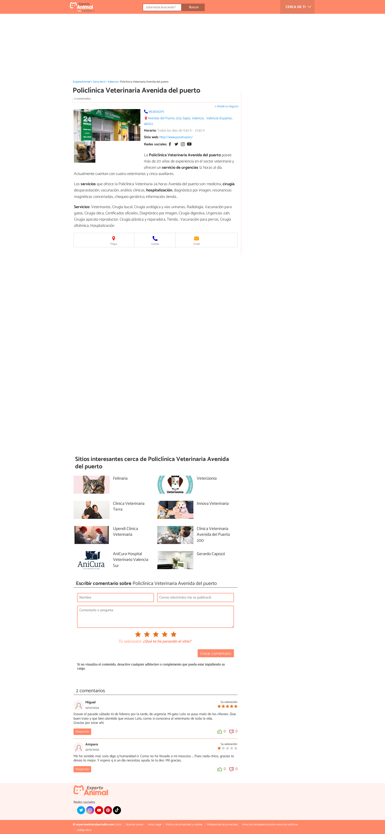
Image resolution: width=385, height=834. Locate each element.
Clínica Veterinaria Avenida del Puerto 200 (213, 535)
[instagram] (90, 810)
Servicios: (82, 207)
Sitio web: (151, 137)
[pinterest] (108, 810)
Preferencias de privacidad (222, 824)
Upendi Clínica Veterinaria (125, 532)
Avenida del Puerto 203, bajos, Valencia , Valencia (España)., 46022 (188, 121)
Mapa (114, 244)
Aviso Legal (154, 824)
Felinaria (120, 479)
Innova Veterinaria (213, 504)
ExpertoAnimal (81, 81)
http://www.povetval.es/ (176, 137)
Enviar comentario (215, 653)
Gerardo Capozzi (211, 554)
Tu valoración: (129, 641)
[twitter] (81, 810)
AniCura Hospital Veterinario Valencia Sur (130, 560)
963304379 (156, 112)
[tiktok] (117, 810)
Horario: (150, 131)
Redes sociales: (155, 144)
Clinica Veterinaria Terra (128, 507)
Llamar (155, 244)
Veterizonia (207, 479)
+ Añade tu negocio (226, 106)
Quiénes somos (134, 824)
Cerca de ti (99, 81)
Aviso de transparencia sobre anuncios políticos (270, 824)
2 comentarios (82, 98)
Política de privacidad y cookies (184, 824)
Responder (82, 731)
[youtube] (99, 810)
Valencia (113, 81)
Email (196, 244)
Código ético (84, 830)
